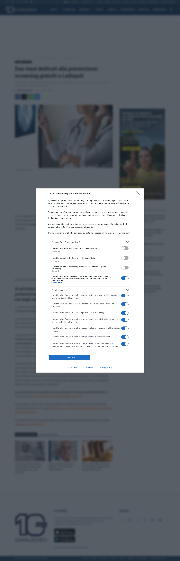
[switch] (125, 248)
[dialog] (90, 280)
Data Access (90, 367)
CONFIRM (70, 357)
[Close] (138, 193)
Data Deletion (74, 367)
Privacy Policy (106, 367)
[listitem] (90, 242)
